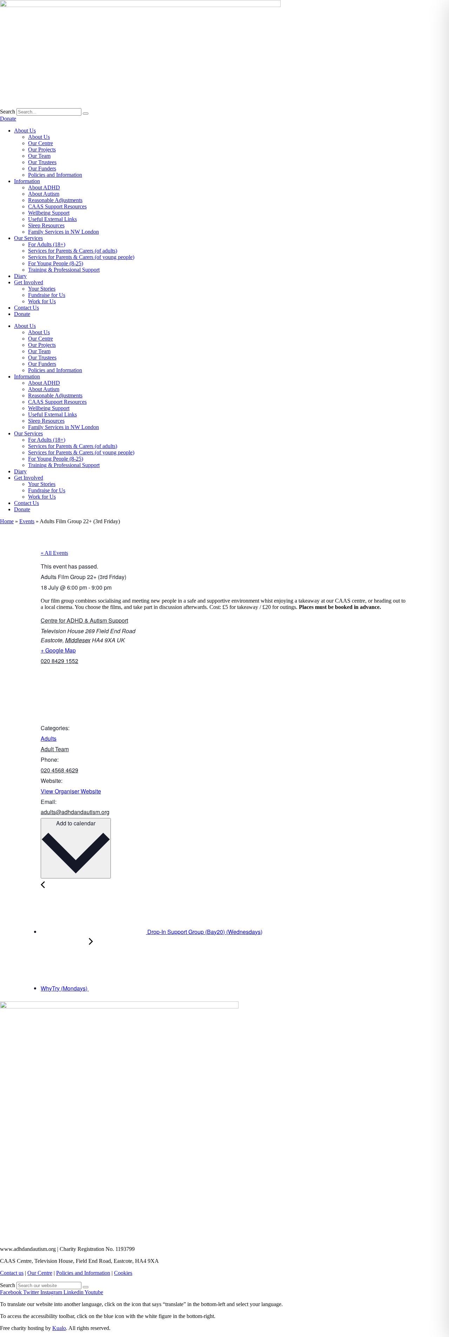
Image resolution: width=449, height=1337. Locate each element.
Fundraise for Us (46, 295)
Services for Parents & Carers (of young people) (81, 257)
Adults (48, 738)
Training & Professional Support (64, 270)
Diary (20, 276)
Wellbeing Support (48, 213)
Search (7, 112)
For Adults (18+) (46, 244)
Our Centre (40, 143)
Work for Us (42, 301)
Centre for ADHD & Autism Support (84, 620)
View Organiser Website (71, 791)
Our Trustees (42, 162)
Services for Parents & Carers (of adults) (72, 251)
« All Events (54, 553)
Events (26, 521)
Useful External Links (52, 219)
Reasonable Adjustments (55, 200)
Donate (22, 314)
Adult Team (55, 749)
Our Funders (42, 168)
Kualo (59, 1328)
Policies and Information (55, 175)
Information (27, 181)
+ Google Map (58, 650)
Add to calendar (75, 823)
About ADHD (44, 187)
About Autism (43, 194)
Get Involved (28, 282)
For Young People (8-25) (55, 263)
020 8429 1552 (59, 661)
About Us (25, 131)
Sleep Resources (46, 225)
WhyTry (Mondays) (65, 988)
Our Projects (42, 149)
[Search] (85, 113)
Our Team (39, 156)
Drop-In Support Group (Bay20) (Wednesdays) (204, 932)
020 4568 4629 (59, 770)
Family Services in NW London (63, 232)
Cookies (123, 1273)
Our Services (28, 238)
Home (7, 521)
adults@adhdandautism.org (75, 812)
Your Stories (41, 289)
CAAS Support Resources (57, 206)
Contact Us (26, 308)
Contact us (12, 1273)
